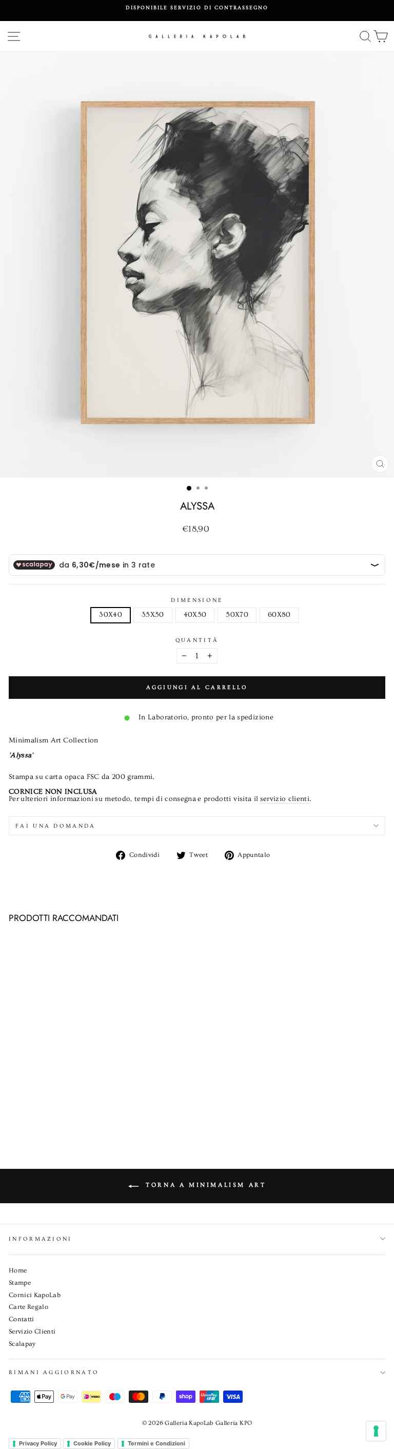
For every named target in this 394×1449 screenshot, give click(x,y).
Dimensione (197, 600)
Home (18, 1270)
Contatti (21, 1319)
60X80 (279, 615)
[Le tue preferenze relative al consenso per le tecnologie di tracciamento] (376, 1431)
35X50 (153, 615)
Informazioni (40, 1239)
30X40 (110, 615)
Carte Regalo (28, 1306)
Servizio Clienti (32, 1331)
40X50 (195, 615)
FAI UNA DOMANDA (55, 826)
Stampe (20, 1282)
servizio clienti (285, 799)
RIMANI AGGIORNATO (54, 1372)
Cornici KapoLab (35, 1295)
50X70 (237, 615)
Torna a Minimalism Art (204, 1185)
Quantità (197, 640)
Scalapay (22, 1343)
